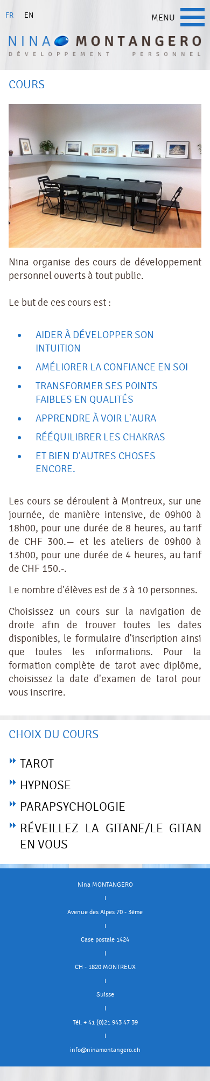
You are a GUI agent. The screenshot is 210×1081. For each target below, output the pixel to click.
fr (9, 15)
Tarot (37, 764)
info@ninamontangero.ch (105, 1050)
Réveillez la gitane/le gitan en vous (110, 837)
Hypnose (45, 785)
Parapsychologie (72, 807)
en (28, 15)
